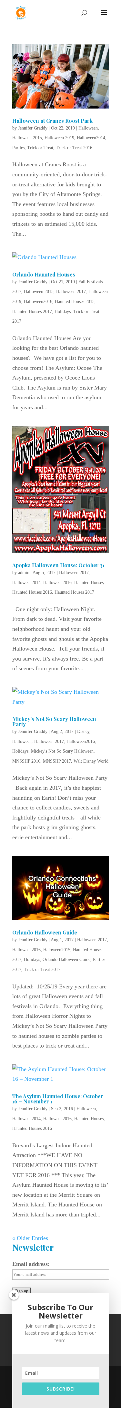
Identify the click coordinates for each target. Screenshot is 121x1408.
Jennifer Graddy (32, 128)
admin (23, 572)
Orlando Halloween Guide (44, 932)
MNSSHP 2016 (26, 761)
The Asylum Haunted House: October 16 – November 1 (57, 1099)
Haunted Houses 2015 (75, 301)
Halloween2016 (38, 301)
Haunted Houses (89, 582)
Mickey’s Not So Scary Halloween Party (54, 721)
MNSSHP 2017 (57, 761)
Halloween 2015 (27, 137)
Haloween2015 (56, 949)
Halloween (88, 128)
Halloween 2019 (59, 137)
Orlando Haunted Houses (43, 274)
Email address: (31, 1264)
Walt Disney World (91, 761)
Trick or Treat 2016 (74, 147)
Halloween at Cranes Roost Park (52, 120)
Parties (18, 147)
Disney (83, 731)
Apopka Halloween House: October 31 (58, 565)
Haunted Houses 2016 (32, 592)
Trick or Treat (40, 147)
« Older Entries (30, 1238)
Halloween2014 (91, 137)
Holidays (63, 311)
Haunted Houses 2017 (32, 311)
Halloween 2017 (71, 291)
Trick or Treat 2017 (42, 969)
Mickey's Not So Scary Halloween (62, 751)
